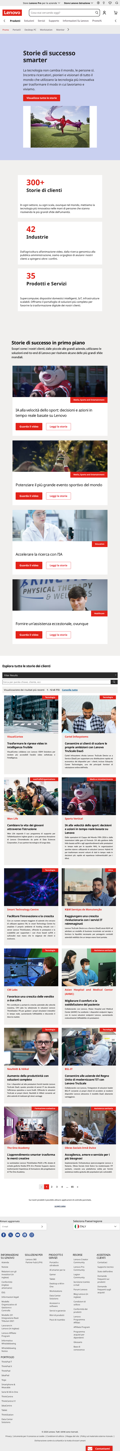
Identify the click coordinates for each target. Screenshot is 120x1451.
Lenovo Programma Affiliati (79, 1319)
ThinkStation (7, 1414)
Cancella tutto (70, 689)
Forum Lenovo (80, 1289)
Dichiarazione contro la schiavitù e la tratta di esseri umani (60, 1440)
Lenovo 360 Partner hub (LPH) (34, 1261)
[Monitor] (66, 30)
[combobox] (61, 12)
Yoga (4, 1379)
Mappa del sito (72, 1436)
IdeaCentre (7, 1405)
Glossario (78, 1342)
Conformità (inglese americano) (7, 1285)
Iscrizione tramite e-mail (82, 1283)
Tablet (52, 1279)
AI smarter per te (57, 1269)
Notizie (5, 1266)
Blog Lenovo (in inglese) (81, 1295)
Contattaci (102, 1262)
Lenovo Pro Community (79, 1268)
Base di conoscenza (79, 1348)
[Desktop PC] (37, 30)
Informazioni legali (10, 1297)
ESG (3, 1292)
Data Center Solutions (55, 1297)
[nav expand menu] (4, 21)
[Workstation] (54, 30)
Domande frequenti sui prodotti (103, 1279)
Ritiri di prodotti (57, 1315)
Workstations (56, 1291)
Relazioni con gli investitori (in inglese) (9, 1274)
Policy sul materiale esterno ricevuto (97, 1436)
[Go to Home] (12, 13)
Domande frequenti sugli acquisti (104, 1289)
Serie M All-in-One (10, 1392)
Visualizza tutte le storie (42, 98)
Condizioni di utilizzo (80, 1303)
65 (72, 1186)
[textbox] (97, 1226)
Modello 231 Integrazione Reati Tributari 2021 (10, 1318)
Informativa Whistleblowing (9, 1342)
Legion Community (79, 1276)
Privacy (8, 1436)
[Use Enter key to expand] (111, 13)
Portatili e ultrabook (54, 1264)
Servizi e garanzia (57, 1310)
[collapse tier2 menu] (68, 29)
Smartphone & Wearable (8, 1386)
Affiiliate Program (82, 1327)
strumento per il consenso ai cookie (29, 1436)
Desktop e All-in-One (57, 1285)
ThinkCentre (7, 1396)
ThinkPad (6, 1370)
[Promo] (10, 30)
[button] (98, 3)
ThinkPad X (7, 1366)
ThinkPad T (7, 1361)
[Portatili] (22, 30)
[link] (103, 4)
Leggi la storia (58, 426)
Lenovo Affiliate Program (9, 1334)
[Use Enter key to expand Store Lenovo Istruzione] (92, 3)
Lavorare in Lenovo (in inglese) (10, 1327)
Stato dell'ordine (105, 1271)
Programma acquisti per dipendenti (79, 1334)
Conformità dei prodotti (81, 1310)
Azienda (5, 1262)
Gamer (53, 1274)
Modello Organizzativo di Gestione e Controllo (9, 1306)
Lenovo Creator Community (81, 1261)
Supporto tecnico (106, 1266)
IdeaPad (5, 1375)
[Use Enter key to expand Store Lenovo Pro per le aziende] (59, 3)
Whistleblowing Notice (9, 1349)
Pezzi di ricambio (57, 1319)
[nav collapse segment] (116, 21)
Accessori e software (55, 1304)
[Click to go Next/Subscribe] (42, 1226)
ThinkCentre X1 (9, 1401)
